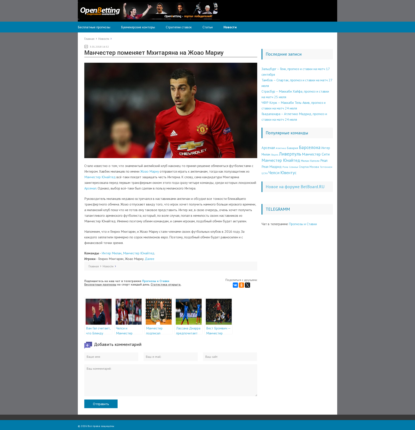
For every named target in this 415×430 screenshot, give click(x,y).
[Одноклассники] (241, 285)
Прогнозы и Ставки (155, 281)
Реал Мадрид (272, 166)
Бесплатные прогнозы (94, 27)
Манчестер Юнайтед (100, 177)
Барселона (310, 147)
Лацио (274, 154)
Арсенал (90, 188)
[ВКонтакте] (235, 285)
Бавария (292, 148)
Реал (323, 160)
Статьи (208, 27)
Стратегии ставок (179, 27)
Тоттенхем (326, 166)
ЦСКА (265, 173)
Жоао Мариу (149, 171)
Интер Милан (111, 253)
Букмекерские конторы (138, 27)
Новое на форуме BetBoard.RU (295, 186)
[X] (247, 285)
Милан (305, 161)
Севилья (293, 166)
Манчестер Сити (316, 154)
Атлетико (281, 148)
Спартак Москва (309, 167)
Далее (149, 259)
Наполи (314, 161)
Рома (285, 166)
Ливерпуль (290, 154)
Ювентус (288, 172)
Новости (230, 27)
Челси (273, 172)
